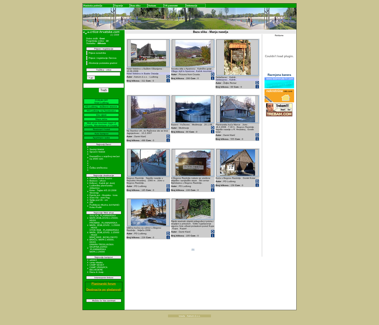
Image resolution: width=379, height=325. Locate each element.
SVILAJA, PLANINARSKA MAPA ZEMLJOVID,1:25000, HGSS (103, 218)
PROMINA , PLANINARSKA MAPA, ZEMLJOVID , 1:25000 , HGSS (104, 225)
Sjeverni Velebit (97, 152)
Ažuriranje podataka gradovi (103, 63)
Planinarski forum (103, 283)
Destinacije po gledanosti (103, 289)
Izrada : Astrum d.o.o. (189, 316)
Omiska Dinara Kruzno (100, 178)
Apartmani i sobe (101, 138)
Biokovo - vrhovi (97, 180)
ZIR (91, 202)
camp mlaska (96, 262)
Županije (118, 5)
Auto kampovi (101, 133)
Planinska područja (92, 5)
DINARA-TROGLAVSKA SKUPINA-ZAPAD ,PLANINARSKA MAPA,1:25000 (101, 248)
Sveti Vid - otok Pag (99, 197)
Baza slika (135, 5)
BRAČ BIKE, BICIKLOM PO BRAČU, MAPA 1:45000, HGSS (103, 239)
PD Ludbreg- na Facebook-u (101, 111)
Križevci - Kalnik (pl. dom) (102, 183)
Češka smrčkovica (98, 168)
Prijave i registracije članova (102, 58)
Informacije (191, 5)
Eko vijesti (101, 115)
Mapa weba (101, 119)
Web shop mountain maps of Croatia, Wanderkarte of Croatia (101, 124)
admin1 (93, 260)
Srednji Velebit (96, 149)
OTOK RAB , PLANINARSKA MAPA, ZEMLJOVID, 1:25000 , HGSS (104, 232)
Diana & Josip (96, 272)
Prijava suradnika (97, 53)
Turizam (152, 5)
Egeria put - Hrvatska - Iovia (103, 195)
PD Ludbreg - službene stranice (101, 106)
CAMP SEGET (96, 265)
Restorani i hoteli (101, 129)
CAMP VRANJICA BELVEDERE (98, 268)
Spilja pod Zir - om (98, 200)
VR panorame (171, 5)
